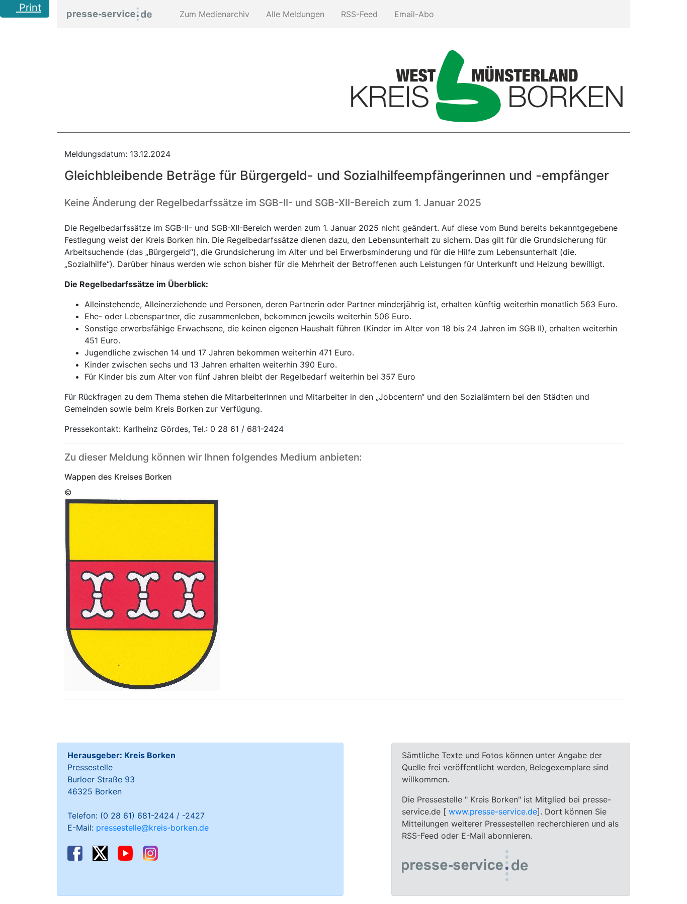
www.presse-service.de (493, 811)
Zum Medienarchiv (213, 14)
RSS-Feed (358, 14)
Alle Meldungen (294, 14)
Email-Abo (413, 14)
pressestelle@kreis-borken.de (152, 828)
